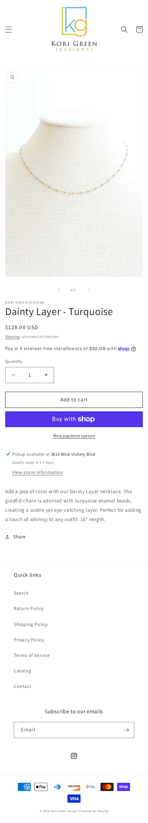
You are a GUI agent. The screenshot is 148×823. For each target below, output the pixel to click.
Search (21, 593)
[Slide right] (89, 289)
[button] (8, 29)
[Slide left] (58, 289)
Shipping (12, 336)
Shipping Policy (31, 624)
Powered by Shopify (93, 811)
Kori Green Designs (64, 811)
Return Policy (29, 608)
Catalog (22, 671)
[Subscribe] (126, 730)
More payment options (74, 435)
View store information (37, 472)
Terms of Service (32, 655)
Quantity (13, 361)
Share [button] (19, 536)
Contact (22, 686)
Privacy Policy (29, 640)
